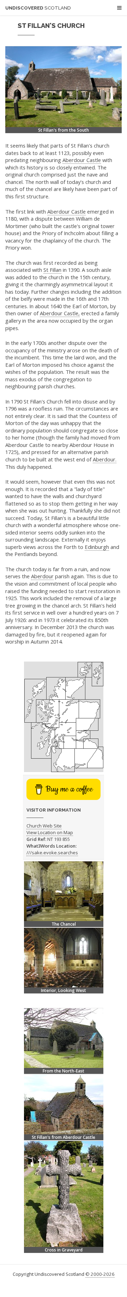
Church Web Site (44, 826)
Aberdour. (104, 459)
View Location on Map (49, 832)
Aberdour (42, 576)
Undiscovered (38, 8)
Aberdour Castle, (60, 313)
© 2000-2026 (100, 1274)
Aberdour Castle (81, 159)
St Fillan (52, 269)
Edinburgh (97, 546)
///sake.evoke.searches (52, 852)
